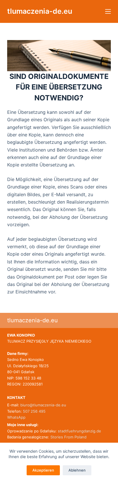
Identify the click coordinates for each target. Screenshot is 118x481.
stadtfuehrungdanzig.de (79, 431)
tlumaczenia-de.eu (39, 11)
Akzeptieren (43, 470)
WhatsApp (16, 417)
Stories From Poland (68, 437)
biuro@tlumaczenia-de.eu (42, 405)
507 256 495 (34, 411)
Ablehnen (77, 470)
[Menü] (108, 11)
